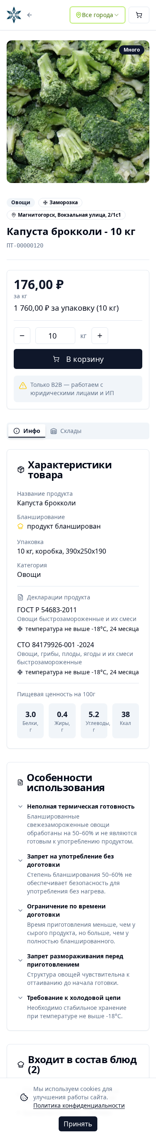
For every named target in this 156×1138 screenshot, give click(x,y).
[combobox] (97, 15)
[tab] (26, 431)
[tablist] (78, 431)
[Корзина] (139, 15)
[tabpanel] (78, 599)
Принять (78, 1123)
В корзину (85, 359)
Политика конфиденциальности (79, 1105)
